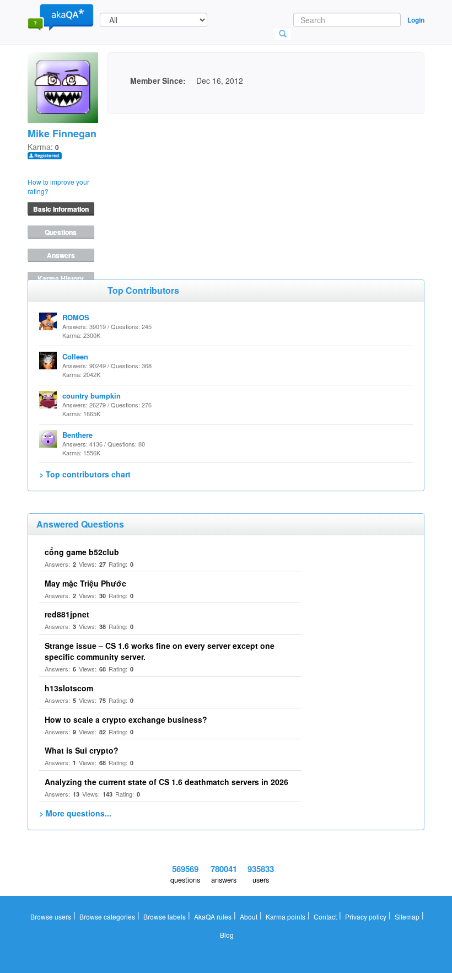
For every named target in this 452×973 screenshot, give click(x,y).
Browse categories (107, 916)
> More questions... (75, 813)
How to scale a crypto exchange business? (126, 719)
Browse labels (164, 916)
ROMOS (75, 317)
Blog (227, 934)
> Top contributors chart (85, 474)
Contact (325, 916)
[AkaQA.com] (60, 16)
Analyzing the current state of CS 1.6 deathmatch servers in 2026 (166, 781)
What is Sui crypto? (82, 750)
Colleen (75, 356)
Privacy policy (365, 916)
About (248, 916)
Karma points (285, 916)
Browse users (50, 916)
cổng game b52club (82, 551)
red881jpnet (67, 614)
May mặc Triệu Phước (85, 583)
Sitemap (407, 916)
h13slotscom (69, 688)
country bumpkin (91, 395)
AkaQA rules (213, 916)
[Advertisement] (190, 183)
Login (415, 20)
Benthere (77, 434)
